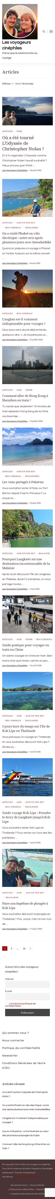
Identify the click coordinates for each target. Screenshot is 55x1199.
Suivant (30, 948)
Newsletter (10, 1055)
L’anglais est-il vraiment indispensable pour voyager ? (23, 321)
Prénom (9, 979)
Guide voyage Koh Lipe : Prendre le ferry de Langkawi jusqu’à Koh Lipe (26, 817)
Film (19, 131)
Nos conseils (13, 227)
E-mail (8, 991)
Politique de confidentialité (21, 1048)
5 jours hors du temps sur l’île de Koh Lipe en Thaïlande (26, 728)
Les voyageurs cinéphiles (16, 45)
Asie (19, 390)
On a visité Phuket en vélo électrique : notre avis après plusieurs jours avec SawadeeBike (27, 237)
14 (24, 949)
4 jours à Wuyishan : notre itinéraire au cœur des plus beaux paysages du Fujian (25, 1133)
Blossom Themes (13, 1173)
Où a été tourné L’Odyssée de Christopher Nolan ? (23, 143)
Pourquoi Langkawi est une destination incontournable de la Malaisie (26, 563)
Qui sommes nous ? (15, 1032)
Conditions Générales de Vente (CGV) (24, 1065)
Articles (7, 131)
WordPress (7, 1177)
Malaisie (44, 553)
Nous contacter (13, 1040)
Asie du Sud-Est (26, 223)
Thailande (31, 227)
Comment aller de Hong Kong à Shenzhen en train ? (25, 398)
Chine (29, 390)
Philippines (32, 476)
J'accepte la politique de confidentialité (20, 1004)
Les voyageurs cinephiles (14, 170)
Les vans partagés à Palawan (23, 482)
